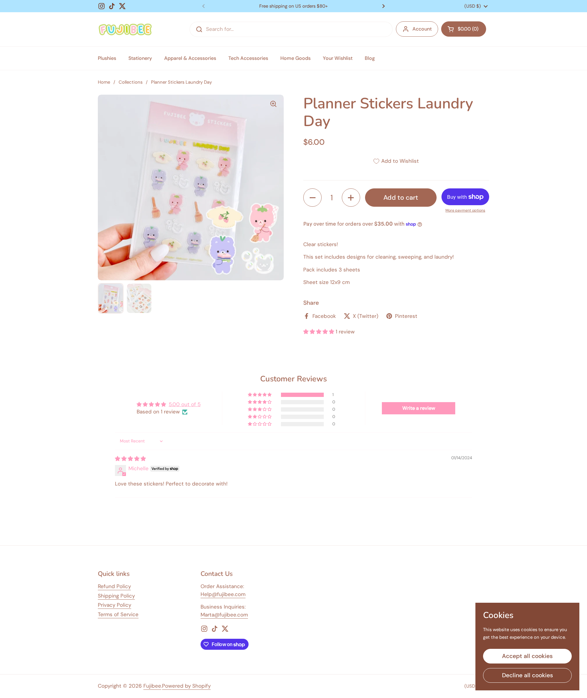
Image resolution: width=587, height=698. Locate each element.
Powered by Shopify (186, 685)
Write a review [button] (418, 408)
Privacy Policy (114, 605)
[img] (130, 458)
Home (104, 82)
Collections (130, 82)
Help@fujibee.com (223, 594)
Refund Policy (114, 586)
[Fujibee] (125, 29)
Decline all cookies (527, 675)
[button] (463, 29)
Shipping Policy (116, 595)
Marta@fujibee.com (224, 614)
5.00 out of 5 (185, 404)
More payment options (465, 210)
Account (422, 29)
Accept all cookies (527, 656)
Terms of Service (118, 614)
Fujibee (152, 685)
